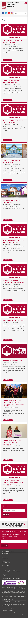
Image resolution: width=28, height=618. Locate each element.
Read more (6, 60)
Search (6, 514)
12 (16, 525)
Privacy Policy (4, 574)
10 (10, 525)
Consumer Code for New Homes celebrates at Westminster (12, 442)
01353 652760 (6, 561)
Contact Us (4, 573)
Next (20, 525)
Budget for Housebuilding (12, 360)
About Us (4, 569)
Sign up (5, 545)
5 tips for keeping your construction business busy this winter (13, 482)
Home (3, 567)
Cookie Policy (4, 575)
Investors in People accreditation (15, 612)
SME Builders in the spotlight (13, 320)
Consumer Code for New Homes (10, 570)
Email (2, 539)
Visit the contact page (6, 562)
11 (13, 525)
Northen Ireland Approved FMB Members (12, 571)
